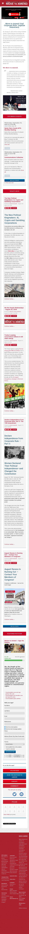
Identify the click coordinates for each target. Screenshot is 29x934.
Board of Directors (5, 872)
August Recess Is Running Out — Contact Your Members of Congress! (13, 554)
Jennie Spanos (13, 340)
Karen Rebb (7, 814)
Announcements (5, 878)
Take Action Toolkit (14, 860)
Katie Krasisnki (13, 203)
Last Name (7, 710)
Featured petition (14, 634)
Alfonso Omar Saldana (15, 311)
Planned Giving (13, 892)
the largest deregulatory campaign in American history (13, 379)
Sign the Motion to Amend (14, 776)
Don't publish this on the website (14, 747)
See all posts (15, 626)
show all (7, 144)
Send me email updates (12, 727)
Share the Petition (5, 896)
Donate (14, 781)
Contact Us (4, 873)
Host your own (10, 182)
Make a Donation (13, 890)
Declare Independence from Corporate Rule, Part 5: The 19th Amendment (14, 421)
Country (6, 741)
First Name (7, 705)
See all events (14, 180)
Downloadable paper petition (13, 698)
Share (14, 208)
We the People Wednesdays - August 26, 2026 (14, 308)
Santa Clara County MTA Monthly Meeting (12, 129)
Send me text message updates (13, 729)
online (6, 126)
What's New (14, 191)
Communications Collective (13, 157)
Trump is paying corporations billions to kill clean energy (13, 336)
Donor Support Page (14, 893)
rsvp (7, 148)
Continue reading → (9, 299)
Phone (6, 731)
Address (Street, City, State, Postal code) (14, 736)
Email (5, 716)
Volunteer (14, 770)
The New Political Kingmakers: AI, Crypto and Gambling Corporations (13, 199)
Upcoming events (14, 116)
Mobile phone (7, 721)
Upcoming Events (5, 880)
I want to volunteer (10, 749)
